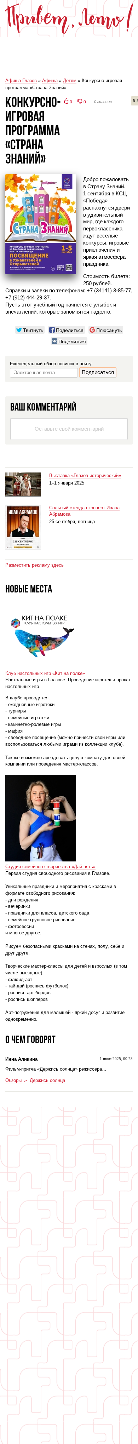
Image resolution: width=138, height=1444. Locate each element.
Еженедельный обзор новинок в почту (51, 363)
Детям (69, 80)
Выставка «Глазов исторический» (85, 475)
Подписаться (98, 372)
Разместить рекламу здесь (34, 565)
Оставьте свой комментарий (69, 429)
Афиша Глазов (21, 80)
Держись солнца (47, 1080)
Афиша (50, 80)
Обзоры (13, 1080)
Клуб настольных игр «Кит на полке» (45, 673)
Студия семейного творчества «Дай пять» (50, 866)
